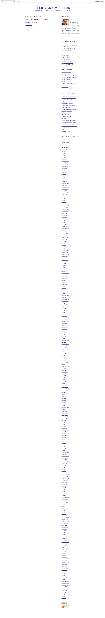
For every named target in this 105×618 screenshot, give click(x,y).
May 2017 (64, 400)
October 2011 (65, 275)
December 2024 (65, 564)
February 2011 (65, 260)
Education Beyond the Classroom (69, 120)
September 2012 (65, 295)
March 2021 (64, 486)
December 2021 (65, 502)
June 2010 (64, 245)
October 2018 (65, 432)
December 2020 (65, 480)
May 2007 (64, 176)
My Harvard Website (66, 57)
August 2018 (64, 428)
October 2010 (65, 252)
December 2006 (65, 166)
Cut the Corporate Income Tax (68, 76)
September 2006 (65, 161)
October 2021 (65, 499)
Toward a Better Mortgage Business (69, 77)
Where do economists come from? (69, 98)
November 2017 (65, 411)
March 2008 (64, 194)
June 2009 (64, 222)
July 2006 (64, 157)
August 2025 (64, 579)
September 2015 (65, 362)
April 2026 (64, 592)
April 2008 (64, 196)
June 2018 (64, 424)
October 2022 (65, 519)
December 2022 (65, 523)
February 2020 (65, 461)
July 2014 (64, 336)
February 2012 (65, 282)
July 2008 (64, 202)
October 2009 (65, 230)
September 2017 (65, 407)
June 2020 (64, 469)
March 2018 (64, 418)
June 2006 (64, 155)
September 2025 (65, 581)
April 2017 (64, 398)
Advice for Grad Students (67, 103)
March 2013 (64, 306)
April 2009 (64, 219)
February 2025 (65, 568)
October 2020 (65, 476)
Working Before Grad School (68, 101)
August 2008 (64, 204)
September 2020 (65, 474)
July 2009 (64, 224)
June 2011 (64, 267)
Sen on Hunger (65, 87)
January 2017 (65, 392)
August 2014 (64, 338)
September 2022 (65, 517)
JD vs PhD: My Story (66, 114)
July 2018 (64, 426)
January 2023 (65, 525)
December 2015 (65, 368)
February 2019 (65, 439)
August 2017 (64, 405)
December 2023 (65, 544)
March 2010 (64, 239)
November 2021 (65, 501)
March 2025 (64, 570)
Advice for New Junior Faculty (68, 105)
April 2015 (64, 353)
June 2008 (64, 200)
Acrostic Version (65, 142)
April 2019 (64, 443)
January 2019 (65, 437)
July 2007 (64, 179)
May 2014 (64, 333)
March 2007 (64, 172)
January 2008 (65, 191)
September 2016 (65, 385)
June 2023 (64, 534)
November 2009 (65, 232)
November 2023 (65, 542)
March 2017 (64, 396)
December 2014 (65, 346)
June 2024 (64, 553)
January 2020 (65, 460)
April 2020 (64, 465)
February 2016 (65, 372)
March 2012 (64, 284)
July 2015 (64, 359)
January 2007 (65, 168)
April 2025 (64, 572)
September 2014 (65, 340)
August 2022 (64, 516)
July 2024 (64, 555)
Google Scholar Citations (67, 63)
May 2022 (64, 510)
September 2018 (65, 430)
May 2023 (64, 532)
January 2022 (65, 504)
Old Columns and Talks (67, 61)
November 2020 (65, 478)
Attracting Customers (66, 74)
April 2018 (64, 420)
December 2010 (65, 256)
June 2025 (64, 575)
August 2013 (64, 316)
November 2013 (65, 321)
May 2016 (64, 377)
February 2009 (65, 215)
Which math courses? (66, 107)
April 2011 (64, 263)
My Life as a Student (66, 116)
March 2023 (64, 529)
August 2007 (64, 181)
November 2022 (65, 521)
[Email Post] (34, 25)
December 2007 (65, 189)
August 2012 (64, 293)
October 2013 (65, 319)
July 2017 (64, 403)
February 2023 (65, 527)
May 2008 (64, 198)
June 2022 (64, 512)
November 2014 (65, 344)
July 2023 (64, 536)
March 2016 (64, 374)
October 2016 (65, 387)
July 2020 (64, 471)
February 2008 (65, 192)
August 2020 (64, 473)
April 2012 (64, 286)
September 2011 (65, 273)
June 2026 (64, 596)
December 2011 (65, 278)
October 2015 (65, 364)
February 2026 (65, 588)
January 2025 (65, 566)
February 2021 (65, 484)
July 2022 (64, 514)
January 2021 (65, 482)
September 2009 (65, 228)
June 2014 (64, 334)
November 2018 (65, 433)
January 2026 (65, 587)
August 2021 (64, 495)
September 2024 (65, 559)
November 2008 (65, 209)
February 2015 (65, 349)
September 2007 (65, 183)
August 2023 (64, 538)
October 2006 (65, 163)
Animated (64, 140)
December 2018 (65, 435)
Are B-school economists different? (69, 129)
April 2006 (64, 151)
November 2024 (65, 562)
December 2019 (65, 458)
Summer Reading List (66, 113)
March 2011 (64, 261)
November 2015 (65, 366)
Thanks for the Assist (66, 72)
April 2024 (64, 551)
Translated (64, 138)
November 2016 (65, 389)
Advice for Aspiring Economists (69, 96)
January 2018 (65, 415)
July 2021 (64, 493)
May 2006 (64, 153)
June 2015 (64, 357)
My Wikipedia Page (66, 59)
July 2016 (64, 381)
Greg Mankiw (73, 18)
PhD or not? (64, 118)
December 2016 (65, 390)
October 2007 (65, 185)
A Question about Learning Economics (70, 124)
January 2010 (65, 235)
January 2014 (65, 325)
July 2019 (64, 448)
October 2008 (65, 207)
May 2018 (64, 422)
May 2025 (64, 573)
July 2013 (64, 314)
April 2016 (64, 375)
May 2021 (64, 489)
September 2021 (65, 497)
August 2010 (64, 248)
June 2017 (64, 402)
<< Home (27, 29)
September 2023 (65, 540)
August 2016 (64, 383)
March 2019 (64, 441)
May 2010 (64, 243)
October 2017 (65, 409)
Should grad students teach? (68, 128)
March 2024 (64, 549)
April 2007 (64, 174)
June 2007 (64, 177)
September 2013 (65, 318)
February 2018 (65, 417)
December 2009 (65, 233)
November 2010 (65, 254)
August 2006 (64, 159)
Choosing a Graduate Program (68, 99)
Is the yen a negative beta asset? (69, 83)
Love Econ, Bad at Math (67, 111)
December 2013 (65, 323)
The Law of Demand (66, 79)
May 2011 (64, 265)
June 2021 (64, 491)
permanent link (28, 25)
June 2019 (64, 446)
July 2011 (64, 269)
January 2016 (65, 370)
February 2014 (65, 327)
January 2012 (65, 280)
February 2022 (65, 506)
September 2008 (65, 205)
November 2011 (65, 276)
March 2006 (64, 149)
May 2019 (64, 445)
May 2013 (64, 310)
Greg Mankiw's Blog (53, 8)
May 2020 (64, 467)
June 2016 (64, 379)
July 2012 (64, 291)
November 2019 (65, 456)
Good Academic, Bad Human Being (69, 126)
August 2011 (64, 271)
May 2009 (64, 220)
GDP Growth (64, 81)
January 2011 (65, 258)
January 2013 (65, 303)
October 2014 (65, 342)
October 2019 (65, 454)
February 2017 (65, 394)
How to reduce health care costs (68, 89)
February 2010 (65, 237)
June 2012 (64, 290)
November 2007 (65, 187)
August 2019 (64, 450)
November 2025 (65, 583)
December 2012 (65, 301)
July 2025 (64, 577)
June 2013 (64, 312)
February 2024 (65, 547)
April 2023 (64, 530)
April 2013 (64, 308)
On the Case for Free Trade (67, 85)
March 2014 (64, 329)
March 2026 (64, 590)
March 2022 (64, 508)
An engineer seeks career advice (69, 122)
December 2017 (65, 413)
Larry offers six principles (31, 22)
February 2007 (65, 170)
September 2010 (65, 250)
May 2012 (64, 288)
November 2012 (65, 299)
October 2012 (65, 297)
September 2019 (65, 452)
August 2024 (64, 557)
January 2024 (65, 545)
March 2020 (64, 463)
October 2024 (65, 560)
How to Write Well (66, 131)
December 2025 (65, 585)
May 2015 (64, 355)
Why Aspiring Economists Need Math (70, 109)
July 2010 (64, 247)
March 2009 (64, 217)
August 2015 (64, 361)
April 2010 (64, 241)
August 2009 (64, 226)
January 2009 (65, 213)
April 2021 (64, 488)
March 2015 (64, 351)
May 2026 (64, 594)
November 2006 (65, 164)
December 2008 (65, 211)
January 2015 (65, 347)
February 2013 (65, 305)
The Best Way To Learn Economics (69, 65)
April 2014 (64, 331)
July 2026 (64, 598)
